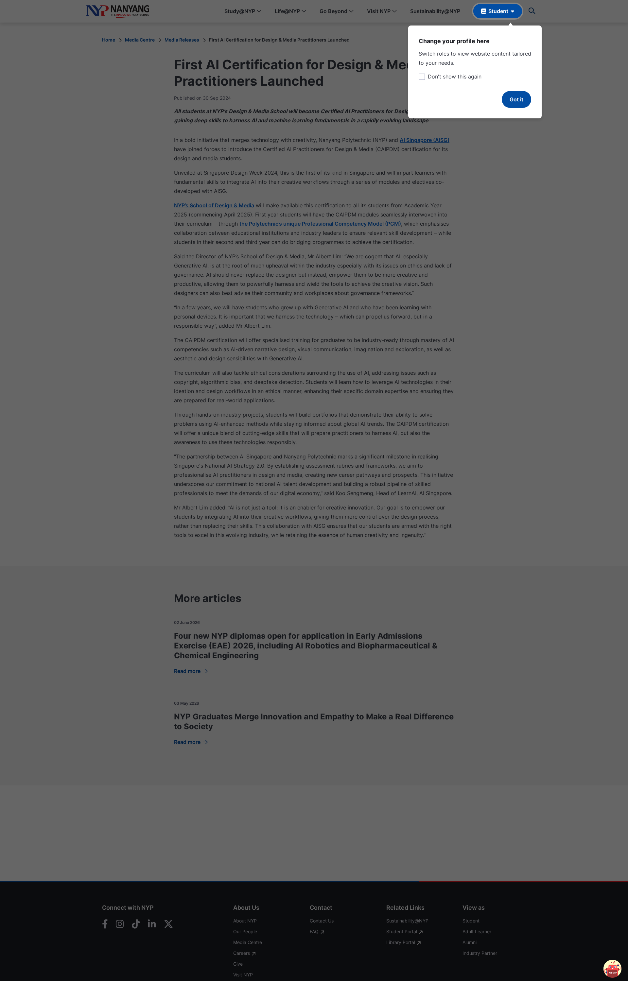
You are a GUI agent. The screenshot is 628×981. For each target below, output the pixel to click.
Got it (516, 99)
